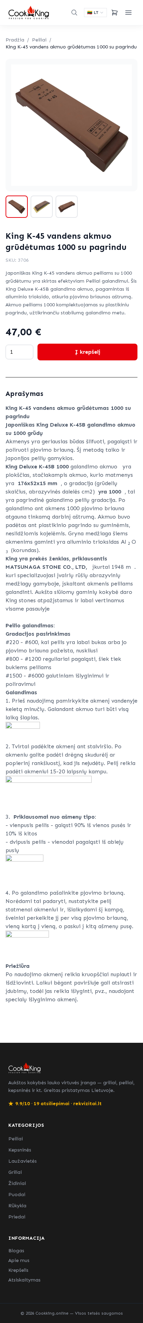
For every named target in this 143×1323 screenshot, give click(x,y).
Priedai (16, 1217)
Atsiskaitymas (24, 1280)
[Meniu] (128, 12)
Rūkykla (17, 1206)
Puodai (16, 1195)
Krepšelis (18, 1270)
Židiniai (17, 1183)
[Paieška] (74, 12)
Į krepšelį (87, 352)
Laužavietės (22, 1161)
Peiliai (39, 40)
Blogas (16, 1251)
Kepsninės (19, 1150)
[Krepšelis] (114, 12)
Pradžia (15, 40)
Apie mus (19, 1260)
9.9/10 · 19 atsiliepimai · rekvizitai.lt (55, 1103)
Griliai (15, 1172)
